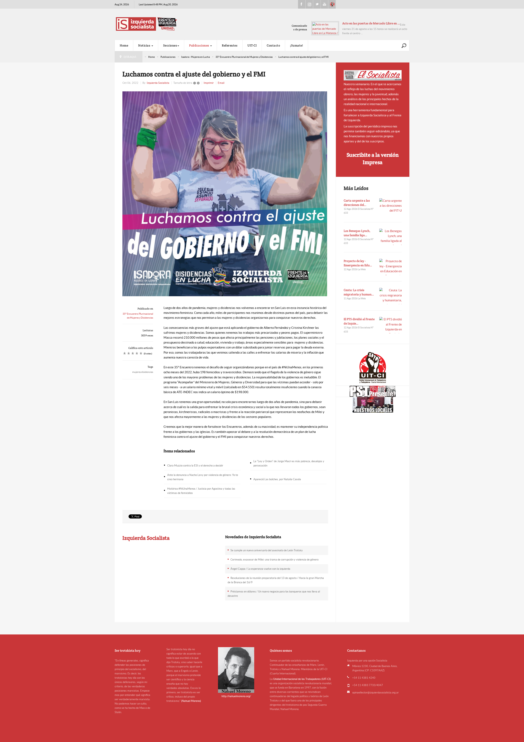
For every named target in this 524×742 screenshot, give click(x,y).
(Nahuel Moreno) (191, 700)
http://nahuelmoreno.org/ (236, 696)
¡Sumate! (296, 45)
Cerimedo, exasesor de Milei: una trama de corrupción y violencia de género (274, 559)
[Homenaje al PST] (372, 391)
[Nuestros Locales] (372, 405)
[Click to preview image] (225, 193)
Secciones (170, 45)
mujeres (136, 372)
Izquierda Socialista (158, 82)
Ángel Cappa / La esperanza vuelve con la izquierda (260, 568)
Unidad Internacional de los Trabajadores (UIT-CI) (302, 679)
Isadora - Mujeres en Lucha (195, 57)
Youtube (324, 4)
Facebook (301, 4)
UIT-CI (332, 4)
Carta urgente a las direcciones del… (357, 203)
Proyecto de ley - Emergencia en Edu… (358, 263)
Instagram (309, 4)
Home (124, 45)
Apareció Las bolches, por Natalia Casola (277, 479)
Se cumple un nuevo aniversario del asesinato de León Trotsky (266, 550)
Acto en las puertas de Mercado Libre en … (371, 23)
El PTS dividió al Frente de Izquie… (359, 321)
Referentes (229, 45)
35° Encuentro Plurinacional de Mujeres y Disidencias (244, 57)
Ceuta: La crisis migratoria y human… (359, 292)
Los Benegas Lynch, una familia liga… (357, 233)
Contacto (273, 45)
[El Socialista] (373, 75)
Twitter (317, 4)
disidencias (147, 372)
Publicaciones (199, 45)
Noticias (144, 45)
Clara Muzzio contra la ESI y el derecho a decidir (195, 465)
